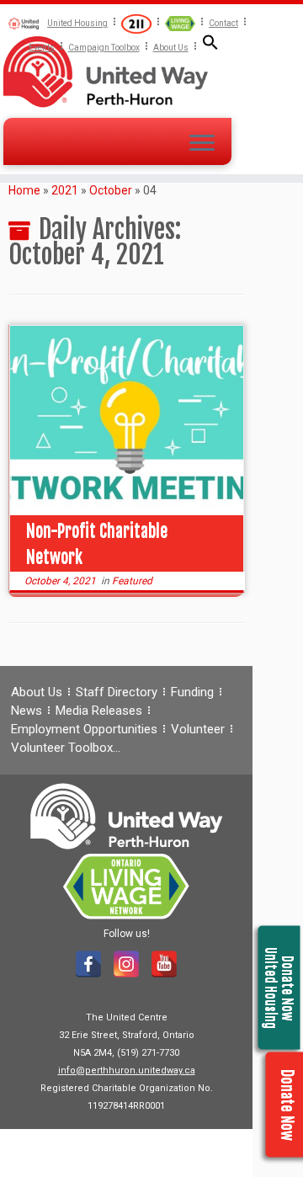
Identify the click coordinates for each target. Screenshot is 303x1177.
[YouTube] (164, 964)
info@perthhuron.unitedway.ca (126, 1070)
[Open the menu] (202, 144)
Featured (132, 581)
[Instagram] (126, 964)
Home (24, 190)
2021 (64, 190)
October (110, 190)
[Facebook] (88, 964)
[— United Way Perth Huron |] (151, 71)
